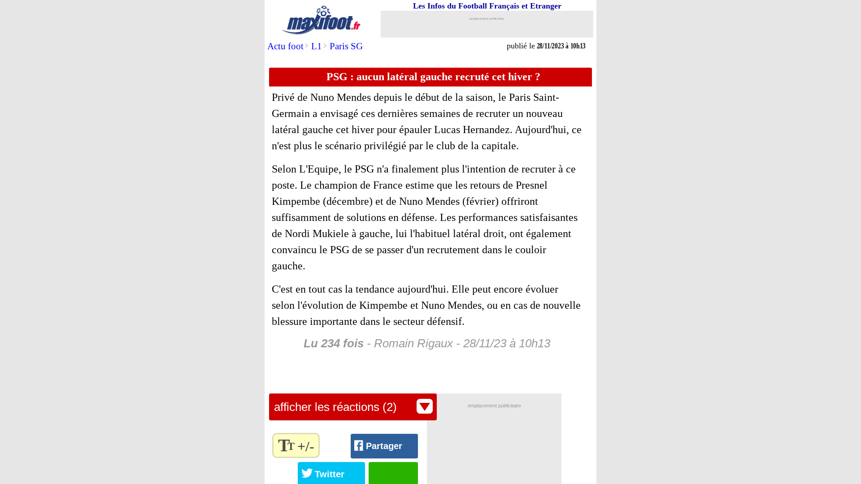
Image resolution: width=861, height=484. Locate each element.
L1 (316, 46)
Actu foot (285, 46)
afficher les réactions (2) (335, 407)
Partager (384, 446)
